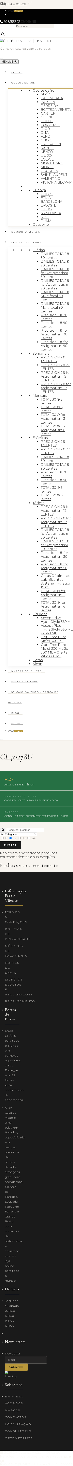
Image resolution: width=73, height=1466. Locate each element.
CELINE (47, 117)
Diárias (39, 250)
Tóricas (38, 503)
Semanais (41, 353)
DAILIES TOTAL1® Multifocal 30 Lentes (55, 296)
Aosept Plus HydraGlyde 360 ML (57, 620)
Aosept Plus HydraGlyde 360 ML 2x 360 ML (57, 629)
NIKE (45, 217)
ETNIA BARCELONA (51, 200)
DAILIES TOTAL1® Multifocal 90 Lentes (55, 307)
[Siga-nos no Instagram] (31, 22)
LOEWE (47, 159)
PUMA (46, 221)
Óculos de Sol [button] (23, 82)
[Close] (1, 739)
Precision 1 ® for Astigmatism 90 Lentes (54, 346)
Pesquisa (8, 26)
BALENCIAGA (52, 98)
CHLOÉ (47, 121)
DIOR (45, 129)
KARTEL (47, 148)
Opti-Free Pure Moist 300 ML (53, 639)
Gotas (38, 660)
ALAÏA (45, 94)
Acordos (14, 1403)
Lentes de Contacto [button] (27, 242)
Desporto (41, 225)
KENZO (47, 152)
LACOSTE (48, 205)
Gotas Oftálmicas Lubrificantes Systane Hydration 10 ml (56, 581)
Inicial (17, 72)
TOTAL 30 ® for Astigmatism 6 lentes (53, 430)
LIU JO (46, 156)
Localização (18, 1424)
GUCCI (46, 140)
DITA (44, 133)
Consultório (18, 1431)
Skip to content (13, 4)
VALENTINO (50, 179)
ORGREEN (49, 171)
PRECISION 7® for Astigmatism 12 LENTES (56, 376)
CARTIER (48, 113)
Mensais (40, 396)
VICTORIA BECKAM (56, 182)
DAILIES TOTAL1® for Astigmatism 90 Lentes (55, 284)
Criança (39, 190)
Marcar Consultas (26, 671)
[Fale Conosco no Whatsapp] (25, 22)
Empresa (14, 1396)
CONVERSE (50, 125)
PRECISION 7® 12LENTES (53, 359)
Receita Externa (24, 681)
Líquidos (40, 614)
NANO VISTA (51, 213)
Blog (15, 713)
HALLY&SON (51, 144)
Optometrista (19, 1438)
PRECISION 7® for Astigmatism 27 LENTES (56, 388)
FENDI (46, 136)
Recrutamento (20, 1001)
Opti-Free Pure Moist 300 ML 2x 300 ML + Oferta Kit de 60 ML (54, 650)
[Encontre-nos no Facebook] (28, 22)
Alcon (37, 664)
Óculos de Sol (44, 90)
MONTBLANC (52, 163)
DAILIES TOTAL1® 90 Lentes (55, 263)
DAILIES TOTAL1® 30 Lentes (55, 256)
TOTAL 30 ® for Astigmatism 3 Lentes (53, 418)
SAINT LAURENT (54, 175)
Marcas (12, 1410)
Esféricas (40, 438)
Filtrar (10, 845)
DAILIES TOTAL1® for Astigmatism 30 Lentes (55, 273)
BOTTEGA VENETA (56, 110)
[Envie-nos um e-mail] (22, 22)
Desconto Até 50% (25, 232)
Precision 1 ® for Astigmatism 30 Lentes (54, 334)
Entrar (17, 723)
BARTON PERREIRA (49, 104)
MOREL (47, 167)
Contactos (16, 1417)
